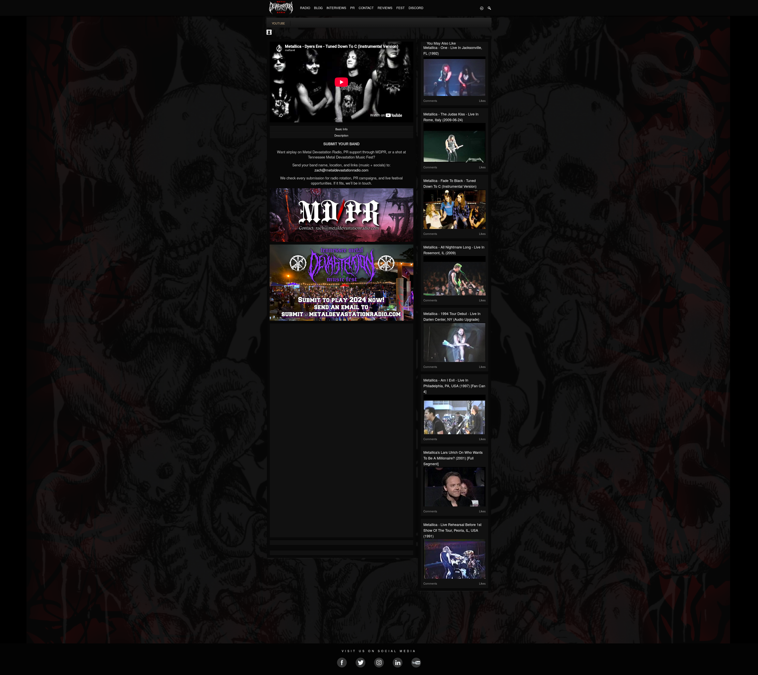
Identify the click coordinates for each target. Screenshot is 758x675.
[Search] (490, 8)
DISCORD (416, 8)
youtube (278, 23)
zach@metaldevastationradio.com (341, 169)
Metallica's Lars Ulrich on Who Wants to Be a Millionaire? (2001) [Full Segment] (453, 458)
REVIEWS (385, 8)
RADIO (305, 8)
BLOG (318, 8)
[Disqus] (341, 379)
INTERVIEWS (336, 8)
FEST (400, 8)
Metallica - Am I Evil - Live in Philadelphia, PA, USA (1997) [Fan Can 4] (454, 385)
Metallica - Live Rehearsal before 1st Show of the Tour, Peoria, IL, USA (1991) (452, 530)
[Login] (482, 8)
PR (352, 8)
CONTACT (366, 8)
